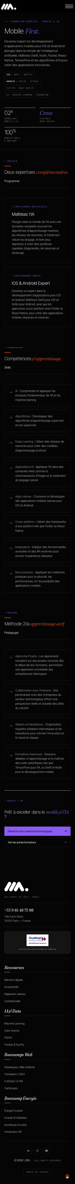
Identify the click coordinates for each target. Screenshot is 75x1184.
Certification (11, 1088)
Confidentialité (12, 1001)
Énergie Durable (13, 1110)
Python (8, 1037)
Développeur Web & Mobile (19, 1067)
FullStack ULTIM (13, 1081)
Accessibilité (11, 986)
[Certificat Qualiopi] (37, 940)
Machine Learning (14, 1023)
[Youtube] (46, 1150)
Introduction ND (13, 1131)
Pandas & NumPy (14, 1044)
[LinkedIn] (28, 1150)
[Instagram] (37, 1150)
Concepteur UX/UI (14, 1074)
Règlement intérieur (15, 994)
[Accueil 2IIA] (37, 886)
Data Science (11, 1030)
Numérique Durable (15, 1124)
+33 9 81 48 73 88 (18, 910)
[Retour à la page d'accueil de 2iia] (8, 6)
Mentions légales (13, 979)
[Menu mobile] (69, 6)
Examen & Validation (15, 1117)
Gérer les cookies (37, 1172)
